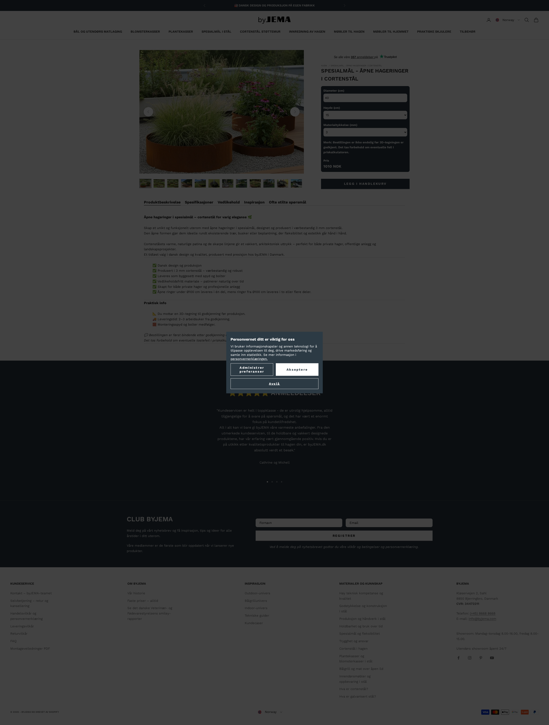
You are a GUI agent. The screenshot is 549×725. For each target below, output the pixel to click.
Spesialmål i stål (216, 31)
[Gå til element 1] (145, 183)
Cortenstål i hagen (353, 649)
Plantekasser (181, 31)
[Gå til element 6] (214, 183)
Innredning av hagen (307, 31)
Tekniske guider (257, 615)
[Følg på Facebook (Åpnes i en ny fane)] (458, 658)
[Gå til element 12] (296, 183)
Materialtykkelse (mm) (340, 125)
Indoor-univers (256, 608)
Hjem (324, 65)
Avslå (274, 383)
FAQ (13, 641)
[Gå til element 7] (228, 183)
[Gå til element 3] (173, 183)
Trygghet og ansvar (353, 641)
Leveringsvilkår (22, 626)
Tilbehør (467, 31)
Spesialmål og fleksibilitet (359, 634)
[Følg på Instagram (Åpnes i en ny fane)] (470, 658)
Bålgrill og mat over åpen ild (361, 669)
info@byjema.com (482, 619)
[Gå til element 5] (200, 183)
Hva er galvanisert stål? (357, 696)
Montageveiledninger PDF (30, 649)
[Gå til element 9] (255, 183)
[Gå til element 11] (283, 183)
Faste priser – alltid (142, 601)
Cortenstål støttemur (260, 31)
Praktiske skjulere (434, 31)
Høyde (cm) (331, 107)
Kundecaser (254, 623)
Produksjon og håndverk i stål (362, 619)
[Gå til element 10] (269, 183)
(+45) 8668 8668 (482, 613)
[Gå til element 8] (241, 183)
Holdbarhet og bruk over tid (361, 626)
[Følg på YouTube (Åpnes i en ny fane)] (492, 658)
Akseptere (297, 369)
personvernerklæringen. (249, 359)
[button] (508, 20)
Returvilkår (18, 634)
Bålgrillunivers (256, 601)
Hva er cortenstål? (353, 689)
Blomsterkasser (145, 31)
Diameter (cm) (333, 90)
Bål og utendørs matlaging (98, 31)
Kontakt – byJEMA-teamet (31, 593)
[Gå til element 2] (159, 183)
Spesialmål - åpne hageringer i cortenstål (356, 65)
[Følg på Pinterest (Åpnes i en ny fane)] (481, 658)
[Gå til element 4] (187, 183)
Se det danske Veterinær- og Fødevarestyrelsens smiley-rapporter (149, 613)
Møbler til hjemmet (391, 31)
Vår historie (136, 593)
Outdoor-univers (257, 593)
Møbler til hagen (349, 31)
